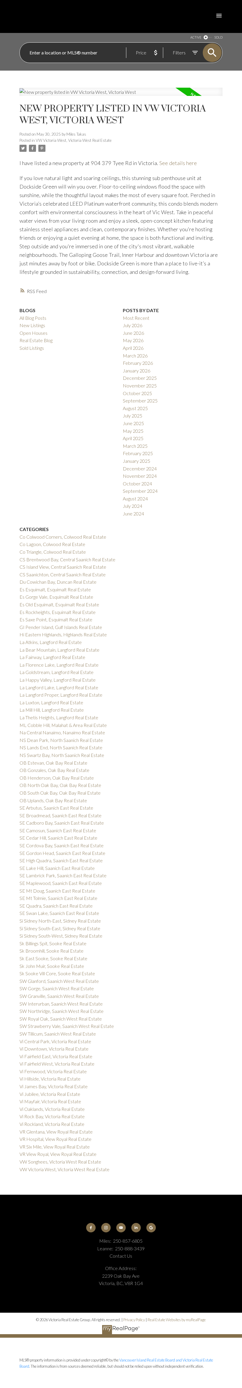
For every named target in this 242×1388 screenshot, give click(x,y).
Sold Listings (31, 348)
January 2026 (136, 370)
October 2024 (137, 483)
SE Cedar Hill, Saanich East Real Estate (58, 838)
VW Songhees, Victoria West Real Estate (60, 1161)
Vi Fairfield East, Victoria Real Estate (55, 1056)
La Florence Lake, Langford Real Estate (59, 665)
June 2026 (133, 333)
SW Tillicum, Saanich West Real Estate (57, 1033)
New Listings (32, 325)
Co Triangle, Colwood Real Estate (52, 552)
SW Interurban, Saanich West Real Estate (61, 1003)
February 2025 (138, 453)
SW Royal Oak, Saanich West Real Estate (60, 1018)
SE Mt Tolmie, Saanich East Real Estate (58, 898)
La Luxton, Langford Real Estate (51, 702)
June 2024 (133, 513)
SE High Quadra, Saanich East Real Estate (61, 860)
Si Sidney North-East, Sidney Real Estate (60, 920)
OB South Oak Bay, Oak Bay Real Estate (60, 792)
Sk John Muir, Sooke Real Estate (51, 966)
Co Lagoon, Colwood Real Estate (52, 544)
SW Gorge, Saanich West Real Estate (56, 988)
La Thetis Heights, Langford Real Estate (58, 717)
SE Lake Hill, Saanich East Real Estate (57, 868)
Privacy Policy (134, 1319)
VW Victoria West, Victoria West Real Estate (74, 140)
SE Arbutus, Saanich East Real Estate (56, 808)
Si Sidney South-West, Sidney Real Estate (60, 935)
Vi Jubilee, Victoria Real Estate (49, 1094)
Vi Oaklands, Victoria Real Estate (52, 1109)
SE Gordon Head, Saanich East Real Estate (62, 853)
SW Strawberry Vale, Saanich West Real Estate (66, 1026)
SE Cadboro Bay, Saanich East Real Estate (61, 823)
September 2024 (140, 491)
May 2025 (133, 431)
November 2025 (140, 385)
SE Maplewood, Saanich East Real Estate (60, 883)
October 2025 (137, 393)
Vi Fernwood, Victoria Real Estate (53, 1071)
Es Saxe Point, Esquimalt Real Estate (55, 619)
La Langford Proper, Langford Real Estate (60, 695)
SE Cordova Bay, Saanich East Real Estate (61, 845)
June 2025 (133, 423)
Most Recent (136, 318)
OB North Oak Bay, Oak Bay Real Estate (60, 785)
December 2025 (140, 378)
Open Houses (33, 333)
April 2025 (133, 438)
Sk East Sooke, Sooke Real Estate (53, 958)
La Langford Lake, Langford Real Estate (58, 687)
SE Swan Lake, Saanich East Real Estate (59, 913)
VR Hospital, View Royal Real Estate (55, 1139)
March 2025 (135, 446)
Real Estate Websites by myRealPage (177, 1319)
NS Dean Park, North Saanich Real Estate (61, 740)
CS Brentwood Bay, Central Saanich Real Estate (67, 559)
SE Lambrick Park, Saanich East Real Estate (63, 875)
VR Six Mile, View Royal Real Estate (54, 1146)
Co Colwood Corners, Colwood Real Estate (62, 537)
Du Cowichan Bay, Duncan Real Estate (58, 582)
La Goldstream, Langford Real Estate (56, 672)
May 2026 (133, 340)
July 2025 (132, 415)
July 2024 (132, 506)
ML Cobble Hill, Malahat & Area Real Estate (63, 725)
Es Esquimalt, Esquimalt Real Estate (55, 589)
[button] (91, 1228)
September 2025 (140, 400)
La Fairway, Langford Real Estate (52, 657)
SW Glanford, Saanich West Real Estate (59, 981)
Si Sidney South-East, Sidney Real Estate (59, 928)
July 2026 (132, 325)
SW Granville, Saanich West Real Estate (59, 996)
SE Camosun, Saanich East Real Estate (57, 830)
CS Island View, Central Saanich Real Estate (62, 567)
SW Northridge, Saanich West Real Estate (61, 1011)
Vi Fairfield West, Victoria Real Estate (56, 1063)
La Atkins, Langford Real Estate (50, 642)
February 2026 (138, 363)
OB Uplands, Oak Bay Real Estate (53, 800)
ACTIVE (195, 37)
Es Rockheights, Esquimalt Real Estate (57, 612)
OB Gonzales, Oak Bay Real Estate (54, 770)
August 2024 (135, 498)
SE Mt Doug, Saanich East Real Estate (57, 890)
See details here (178, 163)
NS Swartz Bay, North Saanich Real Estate (61, 755)
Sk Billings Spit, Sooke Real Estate (52, 943)
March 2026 (135, 355)
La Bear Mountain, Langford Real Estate (59, 650)
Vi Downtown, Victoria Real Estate (54, 1048)
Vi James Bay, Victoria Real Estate (53, 1086)
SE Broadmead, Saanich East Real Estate (60, 815)
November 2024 (140, 476)
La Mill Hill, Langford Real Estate (51, 710)
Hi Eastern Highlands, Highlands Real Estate (63, 634)
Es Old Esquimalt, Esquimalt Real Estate (59, 604)
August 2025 (135, 408)
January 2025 (136, 461)
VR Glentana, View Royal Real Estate (56, 1131)
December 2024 (140, 468)
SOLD (218, 37)
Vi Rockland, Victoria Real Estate (51, 1124)
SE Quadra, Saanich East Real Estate (56, 905)
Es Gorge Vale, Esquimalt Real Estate (56, 597)
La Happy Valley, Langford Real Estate (57, 680)
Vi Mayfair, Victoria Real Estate (50, 1101)
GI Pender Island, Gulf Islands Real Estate (60, 627)
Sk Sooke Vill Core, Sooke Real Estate (57, 973)
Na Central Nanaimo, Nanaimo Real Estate (62, 732)
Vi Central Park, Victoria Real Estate (55, 1041)
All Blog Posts (32, 318)
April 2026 (133, 348)
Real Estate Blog (36, 340)
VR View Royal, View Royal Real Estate (58, 1154)
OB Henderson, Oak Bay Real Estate (56, 777)
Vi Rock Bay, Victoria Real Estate (52, 1116)
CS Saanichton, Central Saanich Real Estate (62, 574)
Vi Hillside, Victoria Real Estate (50, 1078)
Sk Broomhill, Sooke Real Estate (51, 950)
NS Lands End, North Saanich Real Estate (60, 747)
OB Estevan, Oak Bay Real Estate (53, 762)
